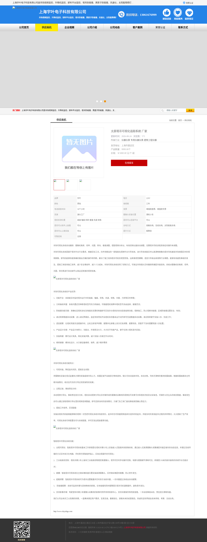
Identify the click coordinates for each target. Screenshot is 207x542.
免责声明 (91, 532)
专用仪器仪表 (137, 140)
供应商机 (47, 27)
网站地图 (108, 532)
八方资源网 (82, 532)
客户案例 (137, 27)
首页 (180, 120)
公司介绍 (92, 27)
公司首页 (24, 27)
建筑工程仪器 (150, 140)
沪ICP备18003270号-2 (114, 528)
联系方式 (183, 27)
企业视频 (69, 27)
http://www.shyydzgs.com (62, 511)
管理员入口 (100, 532)
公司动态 (115, 27)
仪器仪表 (126, 140)
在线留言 (129, 163)
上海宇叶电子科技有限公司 (135, 528)
